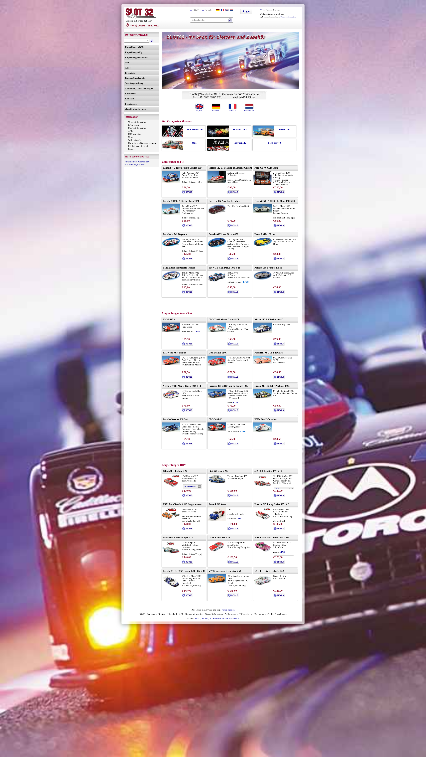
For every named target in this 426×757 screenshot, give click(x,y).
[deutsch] (217, 10)
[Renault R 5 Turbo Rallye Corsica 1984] (171, 182)
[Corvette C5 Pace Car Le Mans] (217, 214)
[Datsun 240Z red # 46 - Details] (233, 563)
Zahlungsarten (134, 125)
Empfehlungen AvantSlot (136, 57)
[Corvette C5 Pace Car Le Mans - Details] (233, 226)
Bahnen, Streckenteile (135, 78)
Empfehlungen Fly (133, 52)
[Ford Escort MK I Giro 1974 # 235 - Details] (279, 563)
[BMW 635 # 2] (217, 430)
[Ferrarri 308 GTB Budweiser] (262, 363)
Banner (131, 149)
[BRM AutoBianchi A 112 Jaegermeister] (171, 519)
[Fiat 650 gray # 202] (217, 483)
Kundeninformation (137, 128)
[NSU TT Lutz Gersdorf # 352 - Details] (279, 596)
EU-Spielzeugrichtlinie (138, 146)
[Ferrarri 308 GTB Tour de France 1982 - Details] (233, 411)
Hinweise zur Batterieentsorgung (143, 143)
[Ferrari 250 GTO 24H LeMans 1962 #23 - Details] (279, 226)
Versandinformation (288, 17)
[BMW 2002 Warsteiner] (262, 431)
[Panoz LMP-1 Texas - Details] (279, 259)
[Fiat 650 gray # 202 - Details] (233, 496)
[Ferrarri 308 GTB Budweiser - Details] (279, 378)
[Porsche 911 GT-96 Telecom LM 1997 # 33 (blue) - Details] (187, 596)
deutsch (215, 110)
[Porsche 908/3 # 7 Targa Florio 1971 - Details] (187, 226)
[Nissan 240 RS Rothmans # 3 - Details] (279, 345)
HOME (196, 10)
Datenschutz (260, 614)
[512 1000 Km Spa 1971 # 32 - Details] (279, 496)
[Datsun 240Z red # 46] (217, 552)
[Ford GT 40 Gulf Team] (262, 184)
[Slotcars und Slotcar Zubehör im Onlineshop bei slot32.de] (141, 18)
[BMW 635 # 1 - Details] (187, 345)
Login (246, 11)
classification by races (135, 109)
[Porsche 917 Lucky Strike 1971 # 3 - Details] (279, 529)
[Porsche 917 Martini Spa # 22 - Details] (187, 563)
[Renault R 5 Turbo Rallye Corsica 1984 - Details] (187, 193)
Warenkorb (172, 614)
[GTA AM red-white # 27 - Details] (187, 496)
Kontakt (208, 10)
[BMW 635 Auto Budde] (171, 364)
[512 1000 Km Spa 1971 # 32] (262, 486)
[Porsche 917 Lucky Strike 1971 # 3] (262, 519)
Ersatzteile (130, 73)
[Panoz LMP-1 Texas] (262, 245)
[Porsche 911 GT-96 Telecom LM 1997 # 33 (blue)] (171, 586)
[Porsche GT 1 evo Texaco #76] (217, 247)
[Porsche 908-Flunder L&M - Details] (279, 293)
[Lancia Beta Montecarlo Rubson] (171, 280)
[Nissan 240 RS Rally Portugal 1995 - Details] (279, 411)
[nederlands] (231, 10)
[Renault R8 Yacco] (217, 520)
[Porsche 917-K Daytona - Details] (187, 259)
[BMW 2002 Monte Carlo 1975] (217, 331)
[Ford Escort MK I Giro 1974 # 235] (262, 551)
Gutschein (129, 98)
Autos (127, 68)
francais (232, 110)
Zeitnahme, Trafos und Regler (139, 88)
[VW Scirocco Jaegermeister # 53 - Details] (233, 596)
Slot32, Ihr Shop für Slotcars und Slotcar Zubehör (217, 618)
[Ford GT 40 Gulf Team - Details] (279, 193)
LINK (197, 331)
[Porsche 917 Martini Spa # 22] (171, 553)
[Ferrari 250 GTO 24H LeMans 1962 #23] (262, 212)
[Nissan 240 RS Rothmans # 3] (262, 332)
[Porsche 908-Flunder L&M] (262, 279)
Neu (127, 62)
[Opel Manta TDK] (217, 365)
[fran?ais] (222, 10)
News (130, 137)
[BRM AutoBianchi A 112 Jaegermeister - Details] (187, 529)
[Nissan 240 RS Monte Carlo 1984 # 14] (171, 399)
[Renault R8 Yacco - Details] (233, 529)
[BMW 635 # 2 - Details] (233, 444)
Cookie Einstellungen (277, 614)
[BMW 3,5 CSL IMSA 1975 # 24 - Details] (233, 293)
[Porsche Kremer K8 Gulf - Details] (187, 444)
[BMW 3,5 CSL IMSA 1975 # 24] (217, 281)
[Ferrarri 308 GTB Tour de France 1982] (217, 397)
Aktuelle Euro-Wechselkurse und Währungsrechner (137, 163)
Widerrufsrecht (134, 140)
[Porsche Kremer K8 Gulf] (171, 431)
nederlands (249, 110)
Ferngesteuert (131, 104)
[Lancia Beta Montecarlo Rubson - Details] (187, 293)
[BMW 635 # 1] (171, 331)
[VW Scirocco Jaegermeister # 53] (217, 582)
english (199, 110)
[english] (226, 10)
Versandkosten (228, 610)
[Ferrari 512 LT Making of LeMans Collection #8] (217, 182)
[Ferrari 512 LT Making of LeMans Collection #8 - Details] (233, 193)
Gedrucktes (130, 93)
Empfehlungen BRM (134, 47)
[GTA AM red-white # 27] (171, 487)
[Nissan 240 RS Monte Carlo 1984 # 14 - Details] (187, 411)
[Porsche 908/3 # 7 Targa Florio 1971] (171, 214)
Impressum (152, 614)
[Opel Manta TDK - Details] (233, 378)
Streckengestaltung (134, 83)
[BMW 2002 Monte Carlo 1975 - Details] (233, 345)
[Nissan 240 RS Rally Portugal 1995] (262, 398)
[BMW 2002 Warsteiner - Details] (279, 444)
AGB (130, 131)
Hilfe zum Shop (135, 134)
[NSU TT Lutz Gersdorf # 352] (262, 584)
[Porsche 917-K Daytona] (171, 246)
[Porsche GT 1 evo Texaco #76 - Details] (233, 259)
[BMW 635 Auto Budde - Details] (187, 378)
